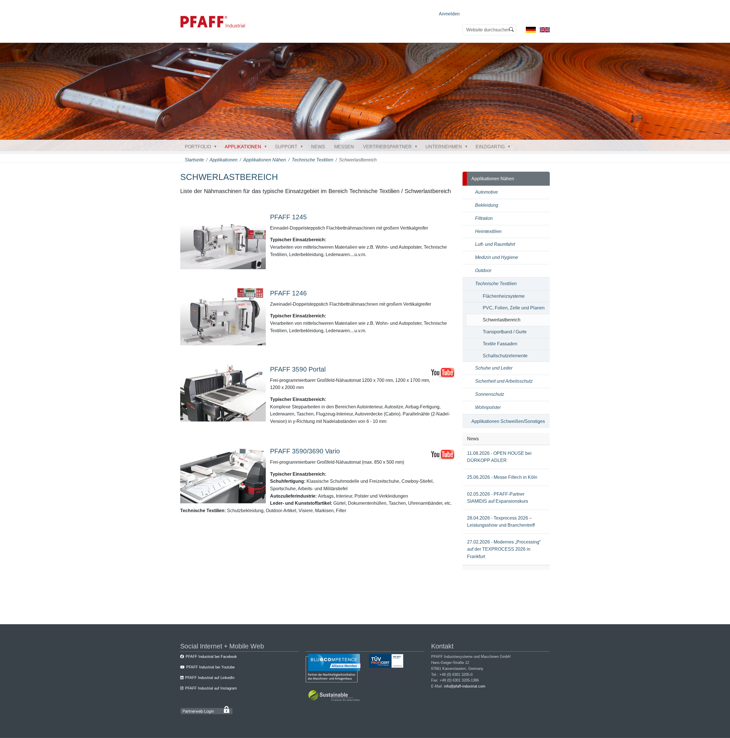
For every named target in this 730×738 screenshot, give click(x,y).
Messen (344, 146)
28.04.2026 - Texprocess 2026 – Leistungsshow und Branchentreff (501, 522)
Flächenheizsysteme (504, 296)
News (318, 146)
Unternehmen (443, 146)
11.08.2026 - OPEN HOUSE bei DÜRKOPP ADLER (499, 457)
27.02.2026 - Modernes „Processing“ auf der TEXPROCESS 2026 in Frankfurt (504, 549)
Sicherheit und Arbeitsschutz (504, 381)
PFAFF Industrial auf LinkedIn (209, 678)
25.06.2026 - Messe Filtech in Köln (502, 477)
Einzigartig (490, 146)
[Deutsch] (531, 29)
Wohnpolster (488, 407)
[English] (545, 29)
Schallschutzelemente (505, 355)
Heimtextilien (488, 231)
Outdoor (483, 270)
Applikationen (243, 146)
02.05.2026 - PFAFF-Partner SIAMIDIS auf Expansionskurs (497, 498)
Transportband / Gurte (505, 331)
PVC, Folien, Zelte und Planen (514, 307)
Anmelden (449, 13)
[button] (216, 146)
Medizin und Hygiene (496, 257)
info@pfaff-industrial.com (464, 686)
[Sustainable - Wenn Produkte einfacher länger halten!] (335, 696)
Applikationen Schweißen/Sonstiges (508, 421)
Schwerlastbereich (501, 319)
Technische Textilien (312, 159)
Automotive (486, 192)
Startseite (194, 159)
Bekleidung (486, 205)
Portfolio (198, 146)
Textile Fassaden (500, 343)
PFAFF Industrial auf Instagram (211, 688)
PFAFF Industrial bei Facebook (211, 656)
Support (286, 146)
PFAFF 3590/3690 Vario (305, 451)
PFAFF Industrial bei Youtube (210, 667)
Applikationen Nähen (264, 159)
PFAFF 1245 (288, 217)
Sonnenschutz (489, 394)
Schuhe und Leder (493, 368)
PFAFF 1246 (288, 293)
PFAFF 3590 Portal (298, 369)
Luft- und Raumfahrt (495, 244)
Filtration (484, 218)
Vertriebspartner (387, 146)
